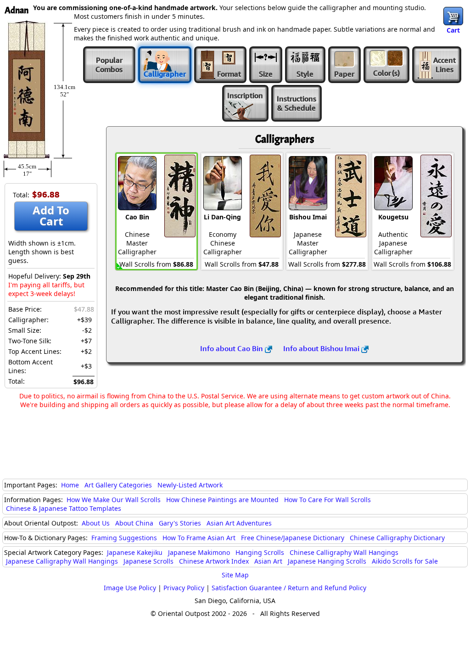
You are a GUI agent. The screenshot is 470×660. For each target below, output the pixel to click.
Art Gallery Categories (118, 485)
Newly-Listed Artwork (190, 485)
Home (70, 485)
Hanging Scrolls (259, 552)
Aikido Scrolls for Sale (405, 561)
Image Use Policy (130, 587)
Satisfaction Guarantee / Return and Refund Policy (289, 587)
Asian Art (268, 561)
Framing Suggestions (124, 537)
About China (134, 523)
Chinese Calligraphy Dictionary (397, 537)
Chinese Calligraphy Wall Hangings (344, 552)
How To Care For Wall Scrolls (327, 499)
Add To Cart (51, 215)
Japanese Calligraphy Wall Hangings (62, 561)
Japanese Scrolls (148, 561)
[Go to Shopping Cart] (453, 16)
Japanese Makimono (199, 552)
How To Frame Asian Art (198, 537)
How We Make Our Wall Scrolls (114, 499)
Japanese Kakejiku (134, 552)
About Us (96, 523)
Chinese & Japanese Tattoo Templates (63, 508)
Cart (453, 30)
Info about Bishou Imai (322, 348)
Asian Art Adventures (239, 523)
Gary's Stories (180, 523)
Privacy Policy (183, 587)
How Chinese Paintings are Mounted (222, 499)
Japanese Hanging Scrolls (327, 561)
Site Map (235, 575)
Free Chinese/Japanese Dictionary (292, 537)
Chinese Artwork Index (214, 561)
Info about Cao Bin (232, 348)
